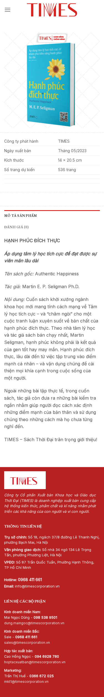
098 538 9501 (45, 617)
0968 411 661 (30, 579)
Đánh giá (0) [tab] (16, 227)
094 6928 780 (47, 656)
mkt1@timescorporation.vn (26, 681)
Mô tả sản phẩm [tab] (20, 215)
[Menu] (7, 9)
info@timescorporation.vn (37, 586)
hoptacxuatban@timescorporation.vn (34, 662)
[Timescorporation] (52, 9)
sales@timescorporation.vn (27, 642)
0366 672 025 (41, 676)
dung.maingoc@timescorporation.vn (34, 623)
